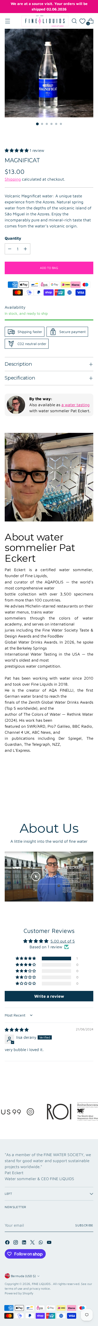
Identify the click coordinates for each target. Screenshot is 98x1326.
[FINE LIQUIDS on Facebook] (8, 1243)
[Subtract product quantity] (9, 249)
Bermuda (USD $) (23, 1276)
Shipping (13, 179)
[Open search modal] (74, 21)
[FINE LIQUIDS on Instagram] (16, 1243)
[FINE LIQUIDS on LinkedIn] (24, 1243)
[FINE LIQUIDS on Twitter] (33, 1243)
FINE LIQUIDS (41, 1284)
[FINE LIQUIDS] (44, 21)
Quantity (13, 238)
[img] (16, 1029)
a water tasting (75, 404)
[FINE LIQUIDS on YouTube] (50, 1243)
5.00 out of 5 (62, 941)
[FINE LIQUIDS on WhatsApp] (41, 1243)
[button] (16, 150)
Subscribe (84, 1225)
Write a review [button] (49, 996)
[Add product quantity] (25, 249)
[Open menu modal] (7, 21)
